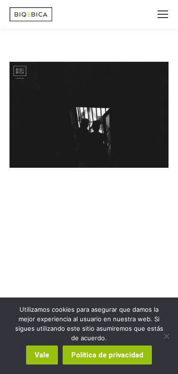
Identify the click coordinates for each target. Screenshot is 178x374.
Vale (42, 355)
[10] (89, 115)
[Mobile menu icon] (163, 14)
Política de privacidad (107, 355)
